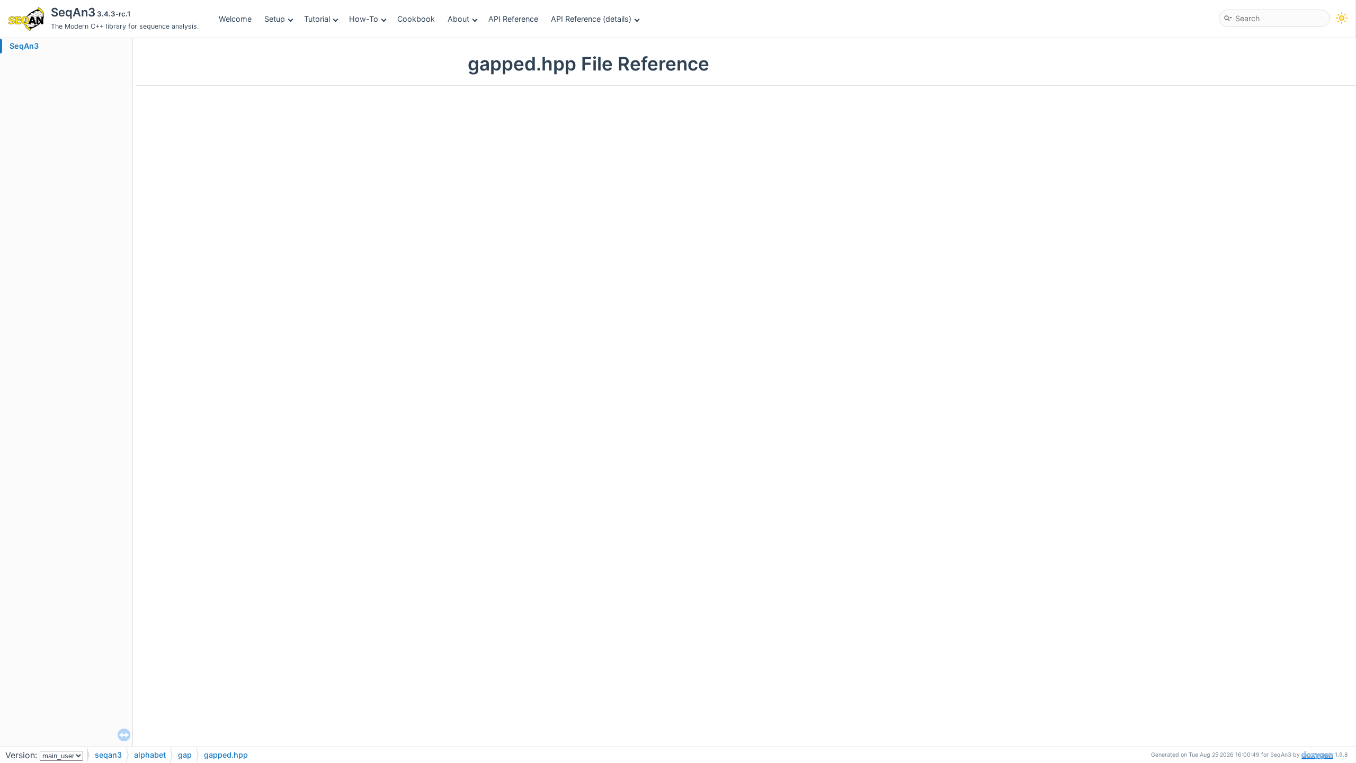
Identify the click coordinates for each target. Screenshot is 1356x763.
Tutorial (317, 18)
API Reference (513, 18)
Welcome (235, 18)
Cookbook (416, 18)
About (458, 18)
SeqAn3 (24, 45)
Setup (274, 18)
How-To (363, 18)
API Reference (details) (591, 18)
